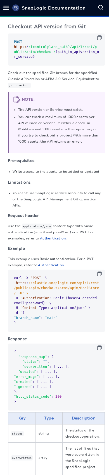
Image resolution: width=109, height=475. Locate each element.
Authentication (53, 238)
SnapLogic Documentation (54, 8)
